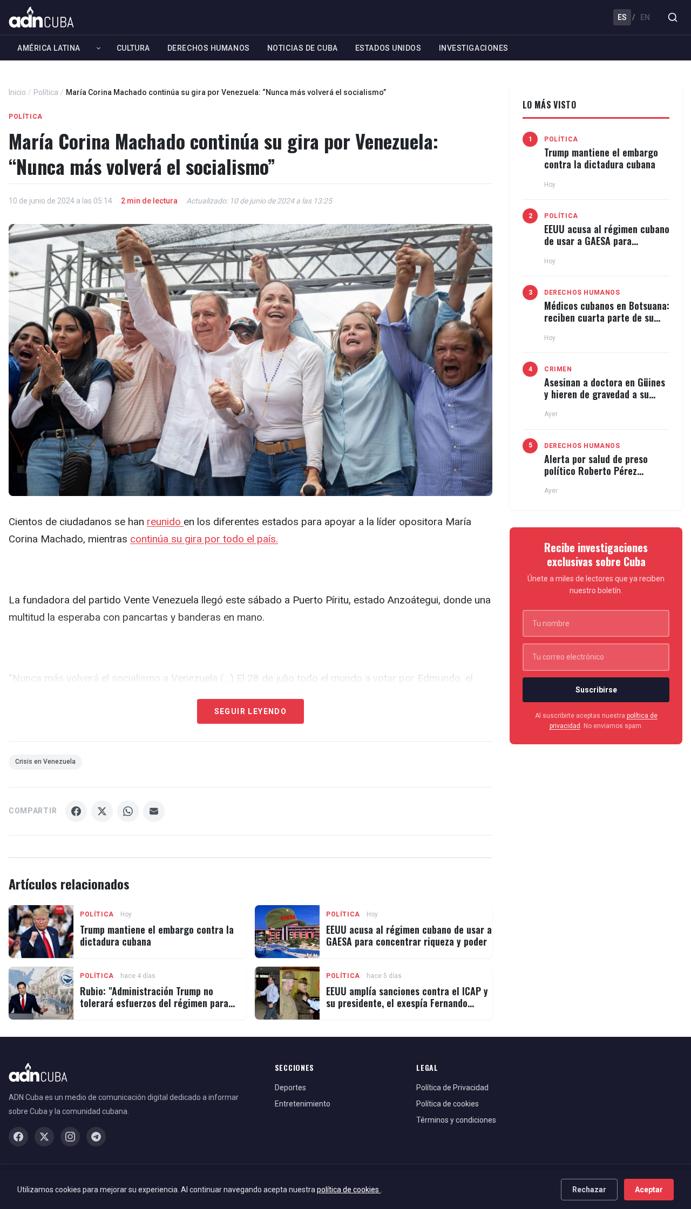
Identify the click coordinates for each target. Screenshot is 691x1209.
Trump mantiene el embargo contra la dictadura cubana (157, 935)
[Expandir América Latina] (98, 48)
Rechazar (589, 1189)
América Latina (48, 48)
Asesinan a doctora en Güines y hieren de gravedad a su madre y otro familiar (604, 393)
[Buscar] (672, 17)
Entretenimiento (302, 1103)
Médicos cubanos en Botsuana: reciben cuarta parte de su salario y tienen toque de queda (606, 323)
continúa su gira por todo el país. (204, 539)
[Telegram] (96, 1136)
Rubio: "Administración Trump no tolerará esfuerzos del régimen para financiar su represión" (154, 1002)
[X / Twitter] (44, 1136)
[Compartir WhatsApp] (128, 811)
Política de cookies (447, 1103)
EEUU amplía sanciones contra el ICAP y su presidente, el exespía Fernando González (407, 1002)
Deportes (290, 1087)
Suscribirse (596, 689)
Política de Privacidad (452, 1087)
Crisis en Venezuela (45, 761)
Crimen (558, 369)
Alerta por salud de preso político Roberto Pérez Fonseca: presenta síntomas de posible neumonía (601, 476)
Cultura (133, 48)
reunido (165, 521)
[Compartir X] (102, 811)
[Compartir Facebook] (76, 811)
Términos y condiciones (456, 1120)
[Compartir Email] (154, 811)
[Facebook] (18, 1136)
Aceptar (649, 1189)
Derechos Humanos (208, 48)
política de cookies (349, 1189)
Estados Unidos (388, 48)
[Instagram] (70, 1136)
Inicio (17, 92)
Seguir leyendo (250, 711)
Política (45, 92)
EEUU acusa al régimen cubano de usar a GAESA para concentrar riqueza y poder (409, 935)
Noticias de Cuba (302, 48)
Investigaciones (474, 48)
